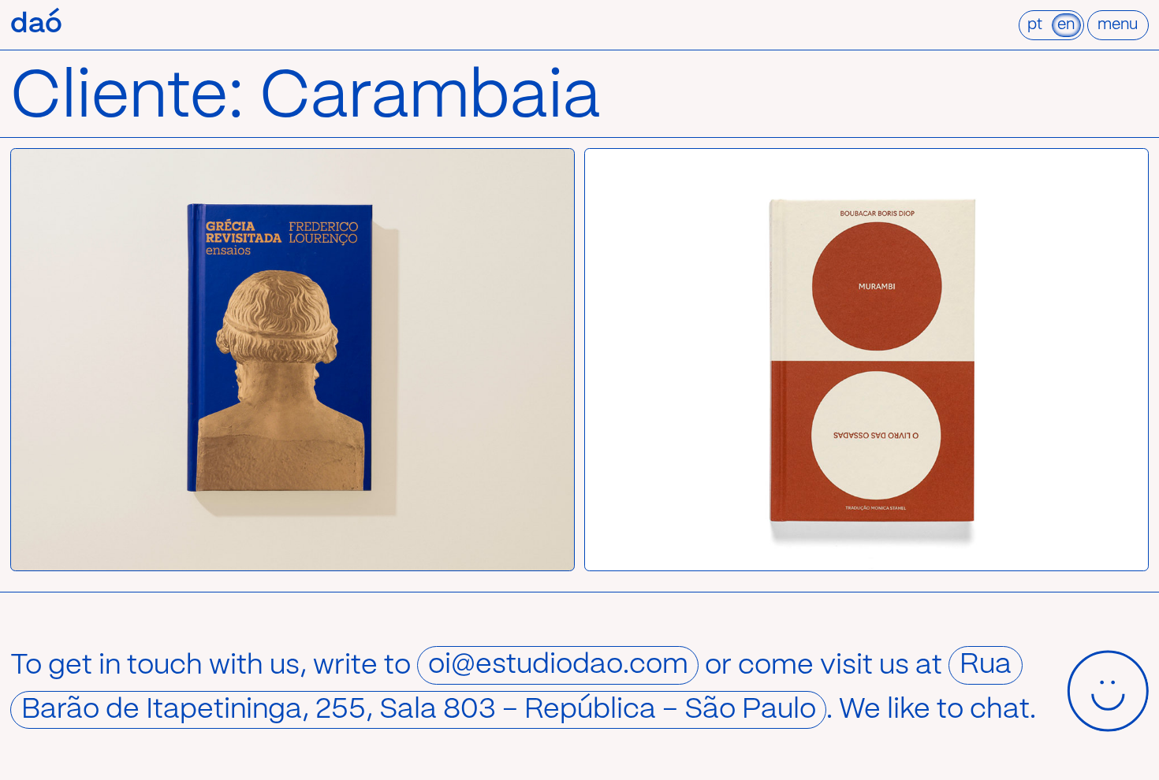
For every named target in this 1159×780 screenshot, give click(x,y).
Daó (36, 24)
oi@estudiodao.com (558, 665)
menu (1118, 24)
